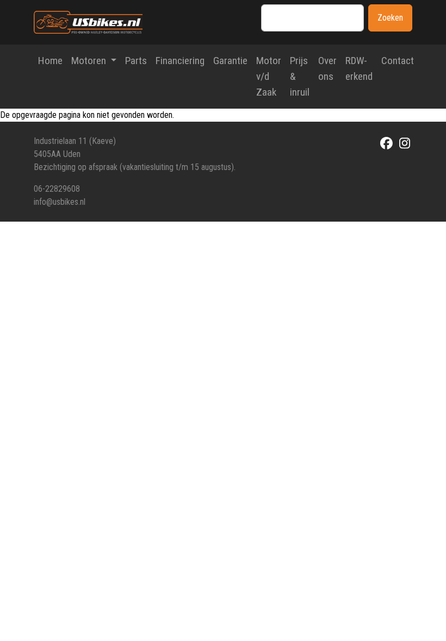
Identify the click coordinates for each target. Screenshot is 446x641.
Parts (136, 60)
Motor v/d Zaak (268, 76)
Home (50, 60)
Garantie (230, 60)
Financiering (180, 60)
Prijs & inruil (299, 76)
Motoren (89, 60)
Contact (397, 60)
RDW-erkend (359, 68)
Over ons (327, 68)
